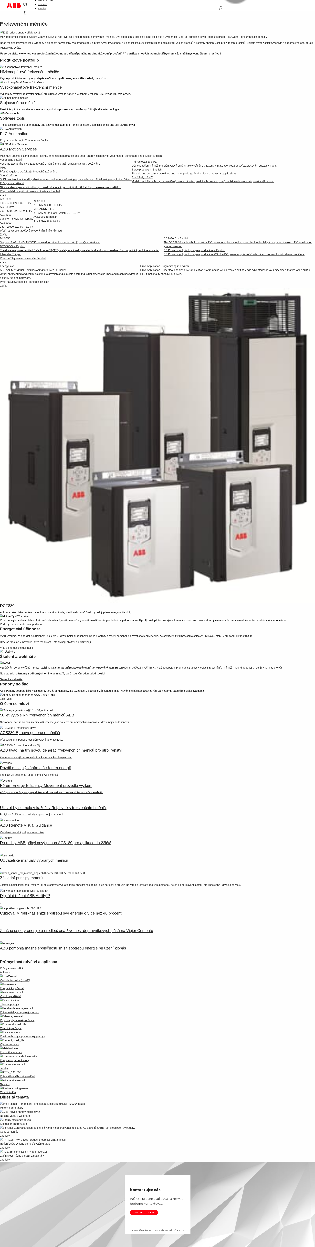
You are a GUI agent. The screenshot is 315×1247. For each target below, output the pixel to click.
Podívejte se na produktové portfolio (21, 624)
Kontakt (42, 4)
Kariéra (42, 8)
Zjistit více (6, 698)
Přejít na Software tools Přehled (24, 281)
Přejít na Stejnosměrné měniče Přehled (23, 258)
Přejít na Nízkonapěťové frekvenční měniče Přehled (30, 191)
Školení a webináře (11, 679)
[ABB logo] (14, 5)
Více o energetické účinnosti (16, 647)
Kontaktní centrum (175, 1230)
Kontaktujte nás (144, 1212)
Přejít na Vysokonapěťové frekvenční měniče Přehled (31, 230)
